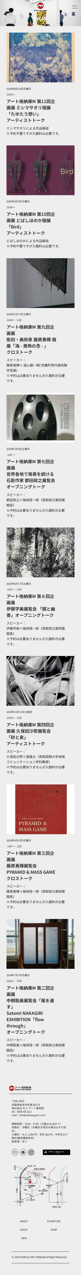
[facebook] (23, 1152)
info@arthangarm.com (32, 1115)
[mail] (15, 1152)
